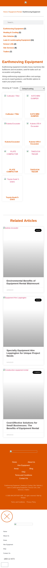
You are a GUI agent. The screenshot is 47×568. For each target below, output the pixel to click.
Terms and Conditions (23, 475)
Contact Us (23, 478)
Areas (16, 469)
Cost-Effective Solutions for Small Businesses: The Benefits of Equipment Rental (23, 425)
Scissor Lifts (32, 487)
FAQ (23, 472)
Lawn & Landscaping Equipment (17, 487)
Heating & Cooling (26, 485)
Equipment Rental (15, 12)
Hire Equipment (23, 465)
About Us (31, 462)
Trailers (27, 490)
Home (5, 12)
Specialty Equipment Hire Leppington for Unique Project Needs (23, 353)
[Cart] (4, 564)
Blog (31, 469)
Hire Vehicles (37, 485)
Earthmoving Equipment (12, 485)
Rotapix (23, 497)
